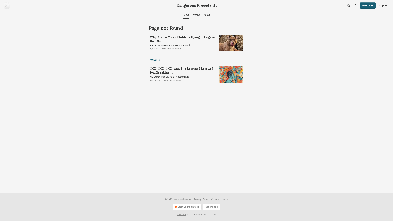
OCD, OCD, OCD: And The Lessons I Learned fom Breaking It (181, 70)
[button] (186, 15)
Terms (206, 199)
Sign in (383, 5)
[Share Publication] (355, 5)
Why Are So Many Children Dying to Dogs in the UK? (182, 39)
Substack (181, 214)
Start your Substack (188, 206)
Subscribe (367, 5)
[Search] (348, 5)
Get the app (211, 206)
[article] (196, 45)
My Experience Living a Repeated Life (169, 76)
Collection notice (219, 199)
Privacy (197, 199)
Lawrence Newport (171, 49)
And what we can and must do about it (170, 45)
